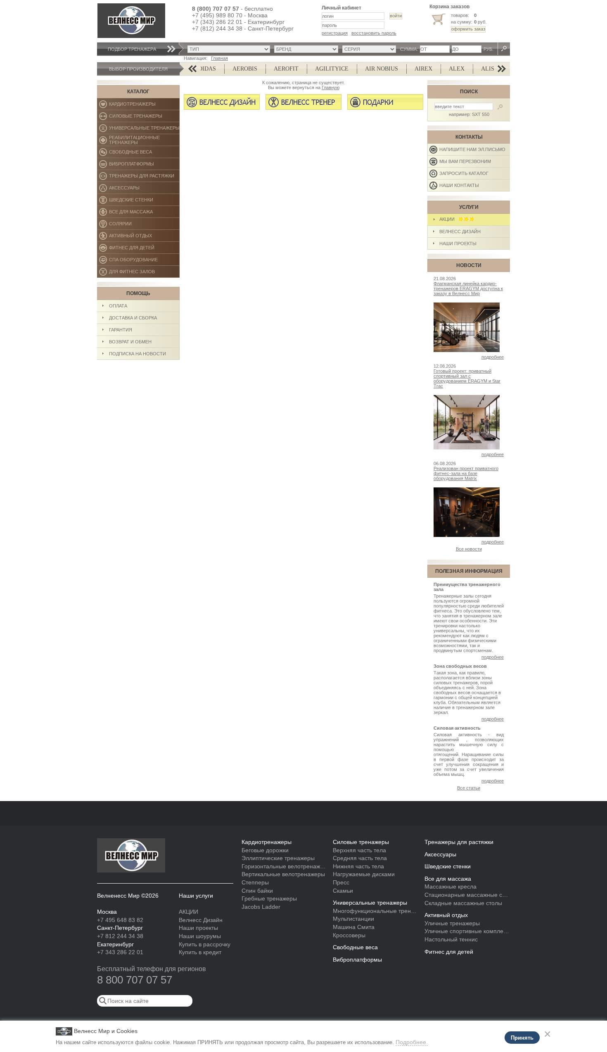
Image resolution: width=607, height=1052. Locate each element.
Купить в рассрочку (204, 944)
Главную (330, 87)
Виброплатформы (131, 165)
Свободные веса (144, 153)
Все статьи (468, 787)
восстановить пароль (373, 33)
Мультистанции (353, 918)
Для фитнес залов (135, 273)
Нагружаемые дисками (364, 874)
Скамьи (343, 890)
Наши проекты (458, 243)
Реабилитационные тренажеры (144, 140)
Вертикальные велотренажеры (283, 874)
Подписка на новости (137, 353)
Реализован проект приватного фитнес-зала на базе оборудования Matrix (466, 473)
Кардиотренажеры (144, 106)
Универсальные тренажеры (144, 129)
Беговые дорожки (265, 850)
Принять (522, 1038)
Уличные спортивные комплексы (467, 931)
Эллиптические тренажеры (278, 858)
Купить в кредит (200, 952)
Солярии (144, 225)
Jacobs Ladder (261, 906)
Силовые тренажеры (144, 117)
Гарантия (120, 329)
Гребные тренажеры (269, 898)
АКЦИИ (448, 219)
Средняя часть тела (360, 858)
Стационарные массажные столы (467, 894)
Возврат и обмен (130, 341)
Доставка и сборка (133, 317)
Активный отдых (144, 237)
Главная (219, 58)
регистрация (335, 33)
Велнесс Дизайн (460, 231)
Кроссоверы (349, 935)
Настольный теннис (451, 939)
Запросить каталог (463, 173)
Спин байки (257, 890)
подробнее (492, 357)
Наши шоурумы (200, 936)
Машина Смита (354, 927)
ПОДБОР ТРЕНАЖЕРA (132, 49)
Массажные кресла (450, 886)
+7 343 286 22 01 (120, 952)
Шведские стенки (144, 201)
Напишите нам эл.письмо (472, 149)
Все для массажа (144, 213)
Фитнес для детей (144, 249)
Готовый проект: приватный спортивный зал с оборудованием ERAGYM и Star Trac (467, 378)
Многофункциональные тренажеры (375, 911)
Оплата (118, 305)
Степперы (255, 882)
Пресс (341, 882)
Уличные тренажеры (452, 923)
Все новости (469, 548)
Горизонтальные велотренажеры (284, 866)
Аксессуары (144, 189)
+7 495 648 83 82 (120, 920)
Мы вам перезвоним (465, 161)
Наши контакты (459, 185)
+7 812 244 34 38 (120, 936)
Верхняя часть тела (359, 850)
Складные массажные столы (463, 903)
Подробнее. (412, 1042)
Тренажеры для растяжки (144, 177)
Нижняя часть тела (358, 866)
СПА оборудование (144, 261)
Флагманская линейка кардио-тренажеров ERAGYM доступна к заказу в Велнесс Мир (468, 288)
